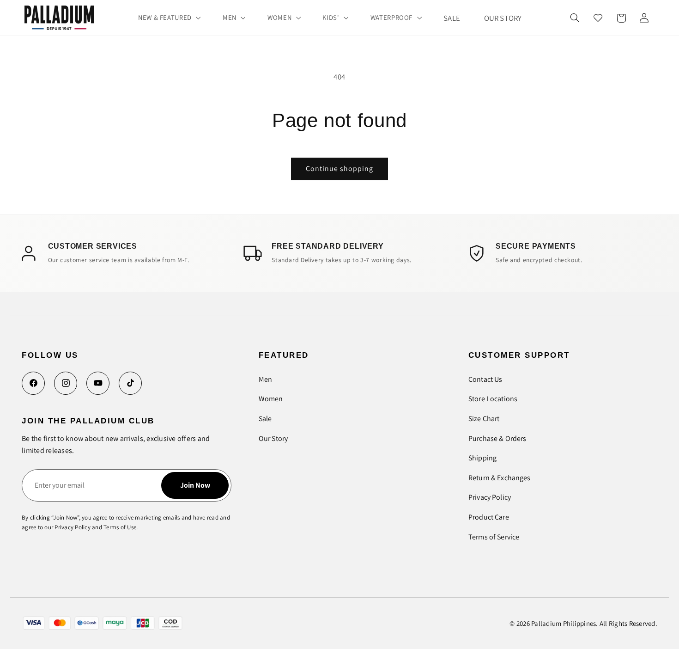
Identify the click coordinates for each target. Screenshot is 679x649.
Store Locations (492, 399)
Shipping (482, 458)
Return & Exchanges (499, 478)
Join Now (195, 485)
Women (271, 399)
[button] (168, 17)
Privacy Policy (489, 497)
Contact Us (485, 379)
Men (265, 379)
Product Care (488, 517)
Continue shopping (340, 168)
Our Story (273, 438)
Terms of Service (493, 537)
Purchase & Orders (497, 438)
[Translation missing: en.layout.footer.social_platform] (33, 383)
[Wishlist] (598, 18)
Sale (265, 418)
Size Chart (484, 418)
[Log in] (644, 18)
